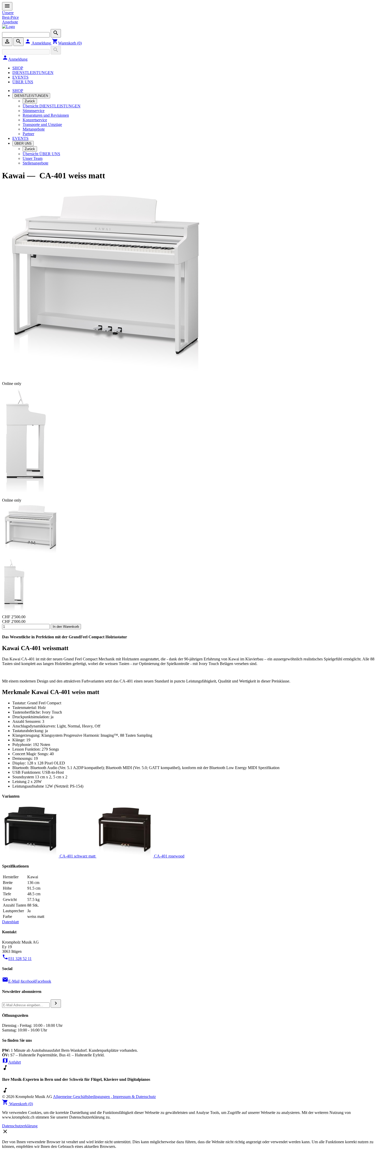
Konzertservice (35, 120)
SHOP (17, 68)
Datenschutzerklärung (20, 1126)
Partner (28, 134)
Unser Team (32, 158)
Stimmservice (33, 110)
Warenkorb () (67, 43)
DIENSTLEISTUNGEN (32, 72)
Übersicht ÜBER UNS (41, 154)
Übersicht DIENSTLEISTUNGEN (51, 106)
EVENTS (20, 77)
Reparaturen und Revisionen (46, 115)
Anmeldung (38, 43)
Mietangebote (34, 129)
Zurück (30, 101)
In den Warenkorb (66, 627)
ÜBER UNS (22, 82)
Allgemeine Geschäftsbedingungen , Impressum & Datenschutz (104, 1096)
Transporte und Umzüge (42, 124)
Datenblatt (10, 922)
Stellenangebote (35, 163)
